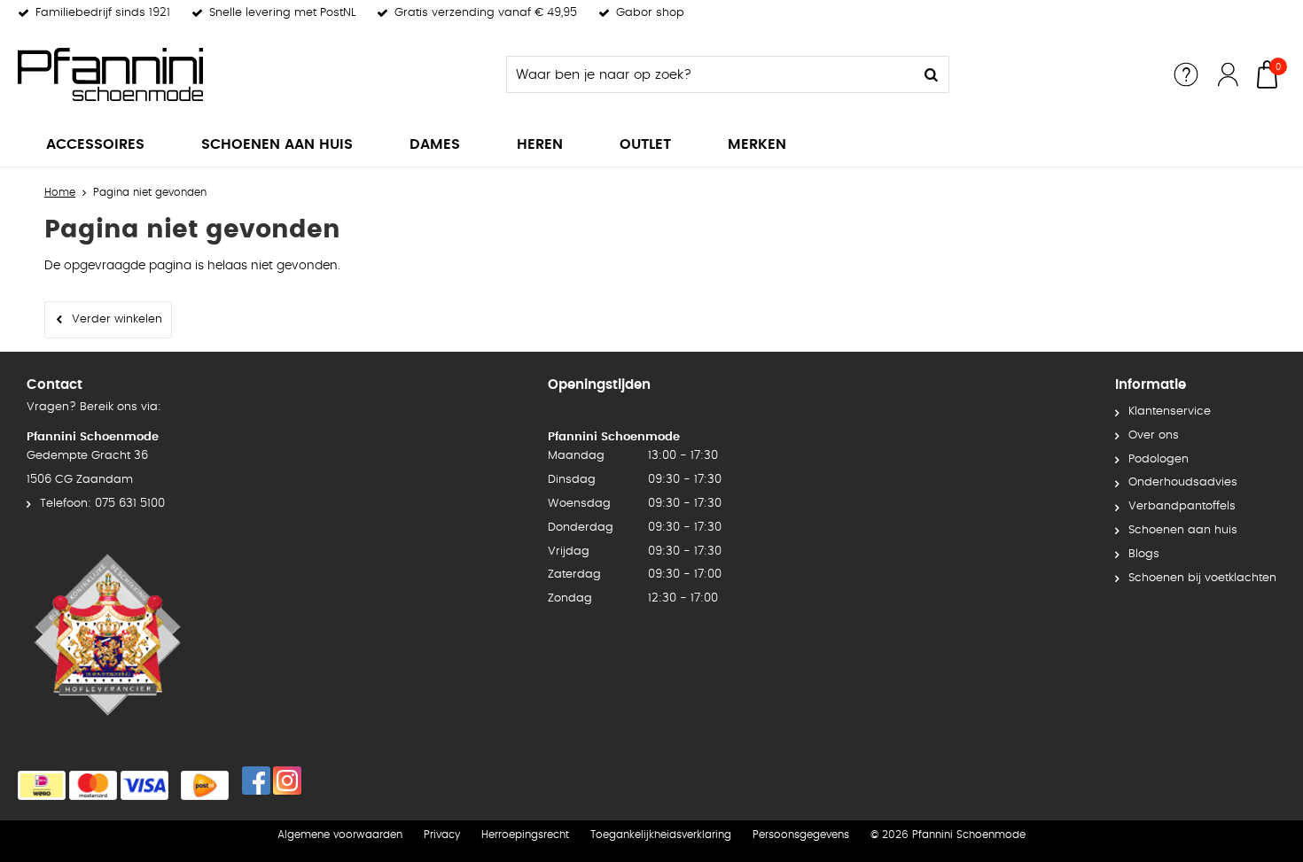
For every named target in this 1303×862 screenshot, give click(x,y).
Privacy (442, 834)
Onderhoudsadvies (1182, 482)
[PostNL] (205, 785)
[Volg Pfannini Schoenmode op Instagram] (287, 780)
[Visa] (144, 785)
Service (1186, 74)
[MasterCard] (93, 785)
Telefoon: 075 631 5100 (102, 503)
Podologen (1158, 459)
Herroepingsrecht (525, 834)
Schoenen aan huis (277, 144)
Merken (757, 144)
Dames (435, 144)
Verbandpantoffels (1182, 506)
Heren (540, 144)
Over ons (1153, 435)
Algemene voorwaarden (339, 834)
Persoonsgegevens (801, 834)
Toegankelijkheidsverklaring (660, 834)
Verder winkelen (117, 319)
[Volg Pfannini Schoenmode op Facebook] (256, 780)
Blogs (1143, 554)
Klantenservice (1169, 411)
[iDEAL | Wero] (42, 785)
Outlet (645, 144)
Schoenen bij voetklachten (1202, 578)
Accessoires (95, 144)
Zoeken (930, 74)
